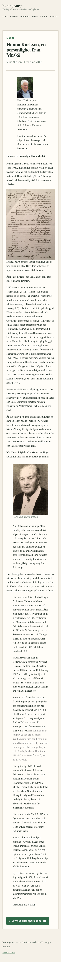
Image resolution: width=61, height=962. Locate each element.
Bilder (35, 16)
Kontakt (54, 16)
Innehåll (24, 16)
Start (5, 16)
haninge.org (12, 5)
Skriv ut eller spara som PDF (27, 921)
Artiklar (14, 16)
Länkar (44, 16)
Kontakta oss (9, 952)
